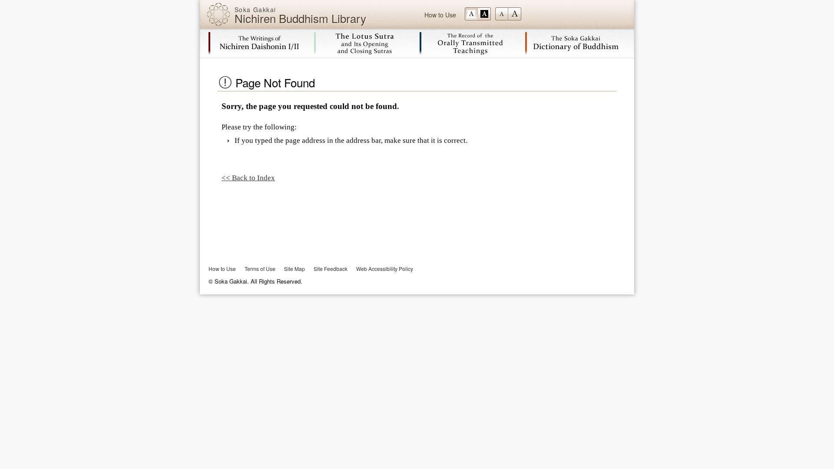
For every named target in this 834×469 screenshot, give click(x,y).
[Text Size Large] (514, 13)
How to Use (440, 14)
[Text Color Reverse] (484, 13)
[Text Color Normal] (471, 13)
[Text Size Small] (501, 13)
